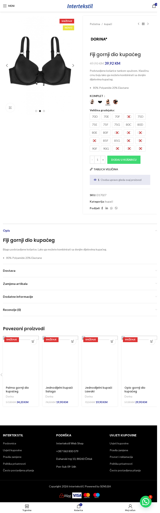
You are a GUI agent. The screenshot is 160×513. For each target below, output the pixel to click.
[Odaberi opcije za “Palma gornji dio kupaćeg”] (33, 341)
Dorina (10, 396)
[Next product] (148, 24)
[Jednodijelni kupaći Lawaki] (100, 359)
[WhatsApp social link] (111, 208)
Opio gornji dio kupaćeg (134, 390)
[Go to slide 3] (44, 111)
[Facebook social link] (102, 208)
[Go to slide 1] (36, 111)
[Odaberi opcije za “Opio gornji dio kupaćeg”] (151, 341)
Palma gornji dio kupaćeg (17, 390)
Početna (95, 24)
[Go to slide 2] (40, 111)
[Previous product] (138, 24)
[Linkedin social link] (106, 208)
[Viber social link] (116, 208)
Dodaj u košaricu (124, 159)
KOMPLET (97, 96)
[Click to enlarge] (10, 107)
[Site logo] (80, 5)
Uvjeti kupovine (12, 450)
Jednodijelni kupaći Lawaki (98, 390)
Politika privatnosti (14, 463)
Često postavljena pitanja (18, 470)
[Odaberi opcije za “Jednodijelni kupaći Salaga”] (72, 341)
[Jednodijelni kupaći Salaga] (60, 359)
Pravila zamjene (12, 456)
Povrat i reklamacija (121, 456)
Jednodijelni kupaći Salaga (59, 390)
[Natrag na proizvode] (143, 24)
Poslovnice (9, 443)
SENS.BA (105, 486)
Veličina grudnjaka (102, 110)
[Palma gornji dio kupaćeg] (21, 359)
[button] (7, 65)
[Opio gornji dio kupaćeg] (139, 359)
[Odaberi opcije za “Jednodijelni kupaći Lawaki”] (112, 341)
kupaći (108, 24)
